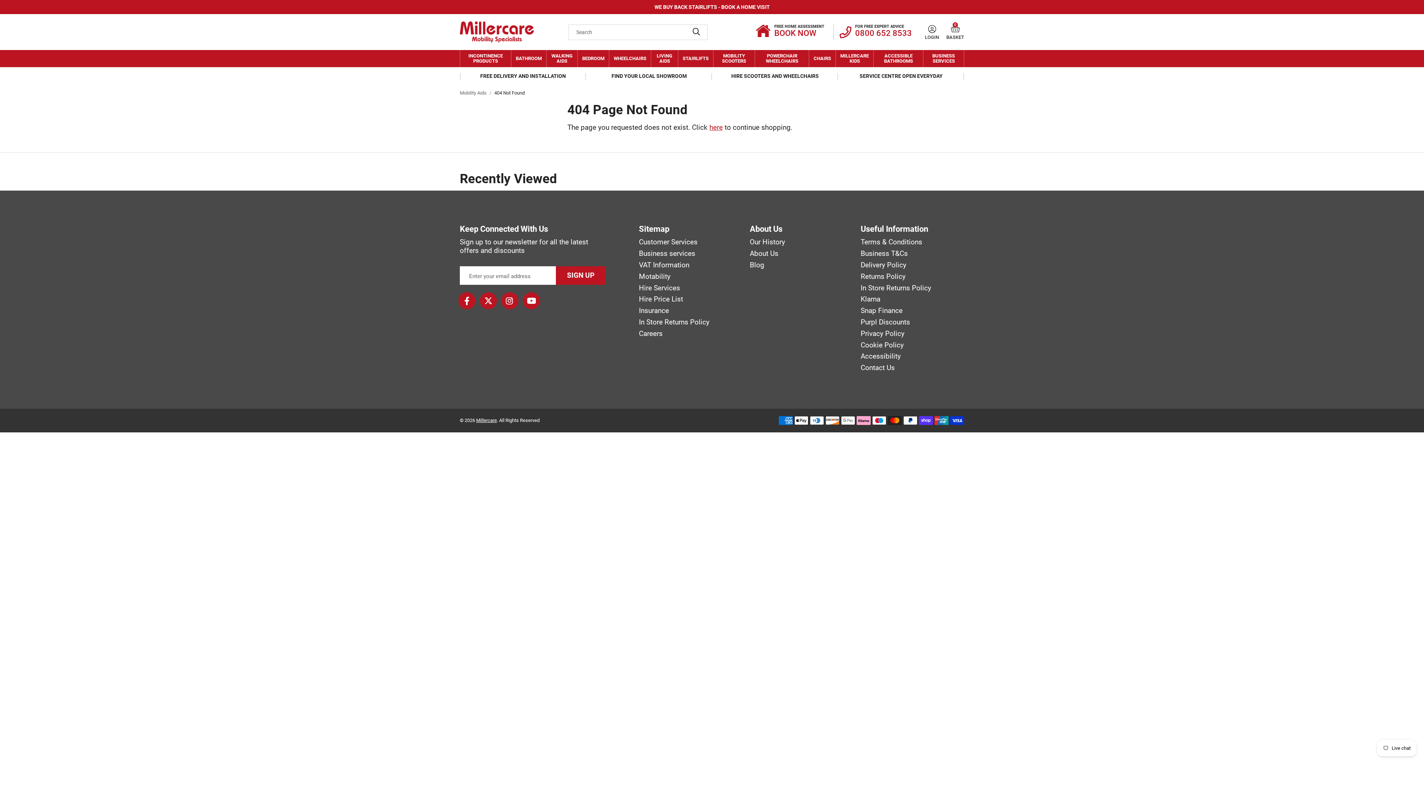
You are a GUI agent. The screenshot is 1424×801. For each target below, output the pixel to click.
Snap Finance (882, 311)
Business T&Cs (884, 254)
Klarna (870, 299)
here (716, 127)
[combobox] (638, 32)
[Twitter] (488, 300)
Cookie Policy (882, 345)
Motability (654, 277)
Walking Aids (562, 58)
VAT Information (664, 265)
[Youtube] (531, 300)
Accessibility (881, 356)
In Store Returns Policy (674, 322)
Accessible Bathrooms (898, 58)
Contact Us (878, 368)
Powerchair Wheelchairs (782, 58)
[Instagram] (509, 300)
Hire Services (659, 288)
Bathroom (529, 58)
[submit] (696, 32)
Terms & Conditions (891, 242)
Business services (667, 254)
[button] (955, 29)
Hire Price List (661, 299)
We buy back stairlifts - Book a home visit (712, 7)
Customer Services (668, 242)
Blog (757, 265)
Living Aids (664, 58)
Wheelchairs (630, 58)
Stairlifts (696, 58)
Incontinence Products (485, 58)
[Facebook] (466, 300)
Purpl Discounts (885, 322)
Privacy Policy (882, 334)
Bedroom (593, 58)
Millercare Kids (854, 58)
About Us (764, 254)
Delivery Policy (883, 265)
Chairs (822, 58)
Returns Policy (883, 277)
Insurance (654, 311)
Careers (651, 334)
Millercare (486, 420)
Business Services (943, 58)
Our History (767, 242)
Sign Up (580, 275)
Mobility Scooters (734, 58)
